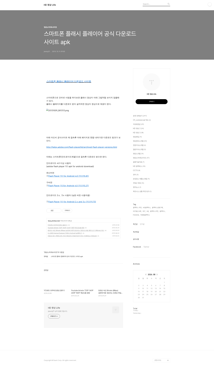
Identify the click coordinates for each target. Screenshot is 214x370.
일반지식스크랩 (139, 149)
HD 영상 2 (138, 128)
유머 (135, 175)
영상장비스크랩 (140, 141)
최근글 (135, 224)
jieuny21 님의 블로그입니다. (57, 311)
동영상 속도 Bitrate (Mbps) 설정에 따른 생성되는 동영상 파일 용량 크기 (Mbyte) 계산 (76, 230)
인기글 (142, 224)
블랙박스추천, (154, 211)
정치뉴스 (137, 187)
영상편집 (137, 137)
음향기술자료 (138, 162)
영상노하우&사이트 (54, 221)
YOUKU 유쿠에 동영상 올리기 (57, 225)
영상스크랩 (138, 154)
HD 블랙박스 (139, 166)
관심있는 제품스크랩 (141, 179)
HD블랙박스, (147, 207)
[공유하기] (55, 210)
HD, (148, 211)
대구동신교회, (137, 211)
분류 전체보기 (140, 116)
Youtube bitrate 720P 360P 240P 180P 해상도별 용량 (66, 228)
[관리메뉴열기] (210, 4)
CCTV (136, 170)
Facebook (137, 247)
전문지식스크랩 (139, 145)
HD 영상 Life (50, 5)
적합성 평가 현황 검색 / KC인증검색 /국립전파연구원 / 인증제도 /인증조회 (72, 236)
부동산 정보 (138, 183)
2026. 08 (151, 274)
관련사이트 (157, 360)
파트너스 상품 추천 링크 (142, 191)
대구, (144, 211)
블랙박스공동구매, (157, 207)
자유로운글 (138, 124)
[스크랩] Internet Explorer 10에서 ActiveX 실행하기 (65, 233)
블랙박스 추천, (137, 207)
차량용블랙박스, (145, 215)
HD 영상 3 (138, 133)
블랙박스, (162, 211)
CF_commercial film (142, 120)
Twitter (146, 247)
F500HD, (136, 215)
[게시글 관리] (58, 210)
